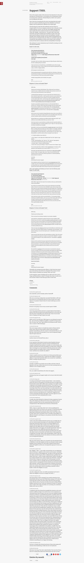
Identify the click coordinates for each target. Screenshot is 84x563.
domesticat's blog (34, 284)
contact (48, 3)
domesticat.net (33, 2)
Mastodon (49, 555)
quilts (60, 2)
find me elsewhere (55, 2)
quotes (31, 283)
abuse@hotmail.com (54, 148)
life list (51, 2)
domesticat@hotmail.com (36, 81)
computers (32, 282)
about (48, 2)
